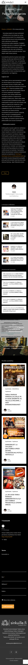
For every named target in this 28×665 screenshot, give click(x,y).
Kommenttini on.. (5, 554)
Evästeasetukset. (18, 658)
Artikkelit (19, 9)
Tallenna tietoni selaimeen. (9, 600)
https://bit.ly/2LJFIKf (7, 537)
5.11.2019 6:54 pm (5, 530)
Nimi (3, 577)
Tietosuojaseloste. (10, 658)
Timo (4, 282)
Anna (10, 18)
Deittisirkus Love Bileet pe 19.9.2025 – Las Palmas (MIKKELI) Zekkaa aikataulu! (13, 284)
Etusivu (4, 29)
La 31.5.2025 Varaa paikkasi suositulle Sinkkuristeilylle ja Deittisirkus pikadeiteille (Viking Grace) (14, 309)
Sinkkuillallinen (15, 389)
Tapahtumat (8, 391)
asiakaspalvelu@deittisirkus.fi (14, 643)
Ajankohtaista (10, 9)
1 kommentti (20, 18)
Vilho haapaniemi (7, 274)
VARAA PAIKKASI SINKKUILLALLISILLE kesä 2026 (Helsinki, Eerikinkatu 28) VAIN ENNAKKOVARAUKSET (13, 275)
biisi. (8, 88)
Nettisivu (4, 591)
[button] (25, 2)
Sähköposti (5, 584)
